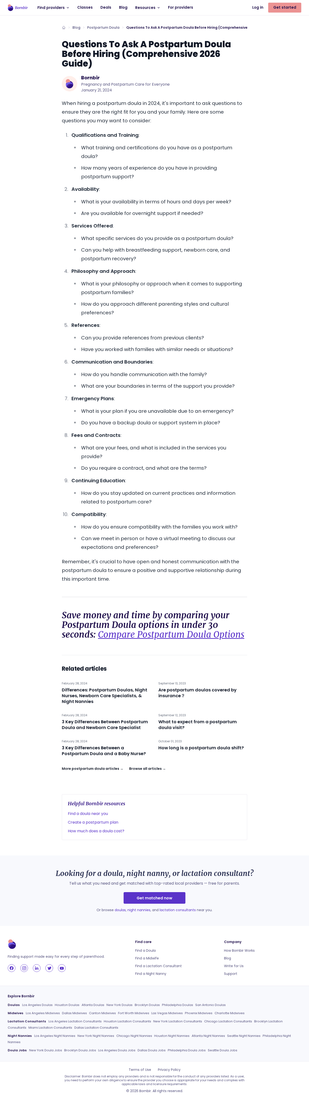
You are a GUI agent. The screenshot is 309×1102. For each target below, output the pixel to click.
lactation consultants (178, 910)
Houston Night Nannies (172, 1035)
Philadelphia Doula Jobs (187, 1050)
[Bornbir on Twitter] (49, 968)
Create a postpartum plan (93, 822)
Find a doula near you (88, 813)
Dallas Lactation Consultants (96, 1027)
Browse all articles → (147, 768)
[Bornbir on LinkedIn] (37, 968)
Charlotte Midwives (230, 1013)
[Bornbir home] (18, 7)
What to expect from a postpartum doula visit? (197, 724)
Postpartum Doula (103, 27)
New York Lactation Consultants (177, 1021)
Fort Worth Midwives (133, 1013)
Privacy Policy (169, 1069)
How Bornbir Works (239, 950)
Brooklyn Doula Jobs (80, 1050)
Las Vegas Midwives (167, 1013)
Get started (284, 7)
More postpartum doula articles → (92, 768)
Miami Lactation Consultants (50, 1027)
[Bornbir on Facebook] (11, 968)
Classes (85, 7)
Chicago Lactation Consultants (228, 1021)
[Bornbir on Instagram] (24, 968)
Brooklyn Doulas (147, 1005)
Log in (257, 7)
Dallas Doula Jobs (152, 1050)
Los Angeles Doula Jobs (116, 1050)
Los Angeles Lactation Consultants (75, 1021)
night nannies (138, 910)
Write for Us (234, 966)
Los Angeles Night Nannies (54, 1035)
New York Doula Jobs (45, 1050)
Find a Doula (145, 950)
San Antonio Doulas (210, 1005)
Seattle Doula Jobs (222, 1050)
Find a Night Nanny (150, 973)
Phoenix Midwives (198, 1013)
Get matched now (154, 898)
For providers (180, 7)
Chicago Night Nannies (134, 1035)
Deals (105, 7)
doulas (120, 910)
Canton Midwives (102, 1013)
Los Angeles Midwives (43, 1013)
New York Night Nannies (95, 1035)
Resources (145, 7)
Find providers (51, 7)
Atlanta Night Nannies (208, 1035)
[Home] (64, 27)
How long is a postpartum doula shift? (201, 748)
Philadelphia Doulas (177, 1005)
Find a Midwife (147, 958)
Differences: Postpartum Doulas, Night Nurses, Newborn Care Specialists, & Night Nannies (104, 695)
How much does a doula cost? (96, 831)
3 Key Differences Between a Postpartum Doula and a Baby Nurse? (104, 751)
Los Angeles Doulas (37, 1005)
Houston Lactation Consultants (127, 1021)
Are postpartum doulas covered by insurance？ (197, 693)
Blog (123, 7)
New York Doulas (119, 1005)
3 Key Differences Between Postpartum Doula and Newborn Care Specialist (105, 724)
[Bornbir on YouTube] (62, 968)
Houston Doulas (67, 1005)
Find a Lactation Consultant (158, 966)
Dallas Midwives (74, 1013)
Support (230, 973)
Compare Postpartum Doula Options (171, 634)
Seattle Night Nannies (243, 1035)
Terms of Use (140, 1069)
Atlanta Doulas (93, 1005)
